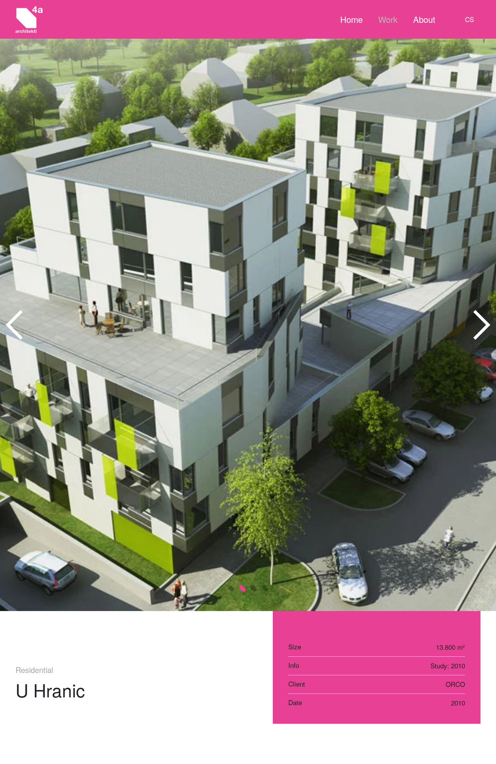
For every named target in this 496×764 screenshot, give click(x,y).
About (424, 19)
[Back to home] (29, 19)
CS (469, 19)
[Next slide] (481, 324)
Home (351, 19)
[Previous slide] (14, 324)
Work (388, 19)
